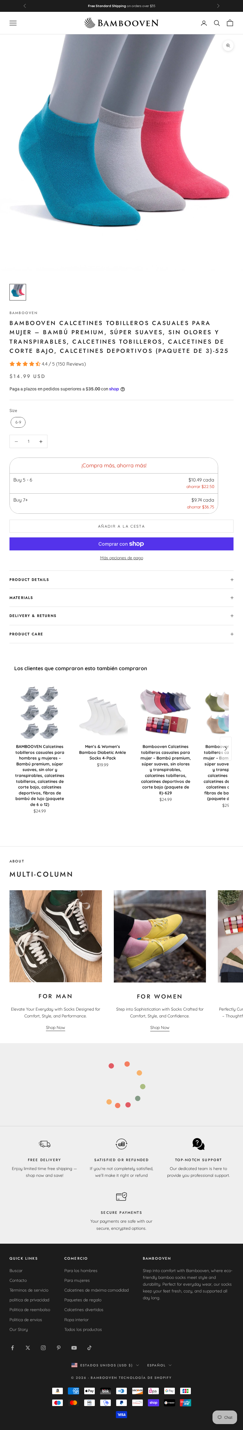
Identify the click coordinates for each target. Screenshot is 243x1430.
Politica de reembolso (29, 1309)
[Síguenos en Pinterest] (59, 1348)
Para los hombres (80, 1270)
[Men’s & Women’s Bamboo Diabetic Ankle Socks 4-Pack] (102, 711)
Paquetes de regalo (82, 1300)
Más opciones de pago (121, 557)
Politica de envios (25, 1319)
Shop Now (55, 1027)
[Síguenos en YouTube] (74, 1348)
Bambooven (23, 313)
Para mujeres (77, 1280)
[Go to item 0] (17, 292)
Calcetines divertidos (83, 1309)
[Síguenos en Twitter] (28, 1348)
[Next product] (226, 748)
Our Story (18, 1329)
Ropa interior (76, 1319)
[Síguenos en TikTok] (89, 1348)
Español (156, 1365)
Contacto (18, 1280)
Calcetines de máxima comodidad (96, 1290)
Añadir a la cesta (121, 526)
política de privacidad (29, 1300)
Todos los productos (83, 1329)
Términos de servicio (28, 1290)
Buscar (16, 1270)
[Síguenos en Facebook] (12, 1348)
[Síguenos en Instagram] (43, 1348)
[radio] (17, 422)
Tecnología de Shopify (145, 1377)
